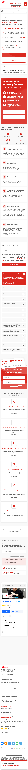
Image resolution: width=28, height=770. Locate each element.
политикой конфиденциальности (16, 385)
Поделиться (2, 743)
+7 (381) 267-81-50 (16, 2)
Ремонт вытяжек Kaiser (7, 685)
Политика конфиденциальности (14, 755)
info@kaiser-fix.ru (5, 713)
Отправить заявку (14, 117)
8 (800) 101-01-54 (6, 710)
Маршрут (7, 611)
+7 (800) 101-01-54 (16, 5)
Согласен (23, 765)
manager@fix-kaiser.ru (7, 717)
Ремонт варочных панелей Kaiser (10, 689)
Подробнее (14, 413)
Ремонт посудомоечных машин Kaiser (11, 692)
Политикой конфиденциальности (17, 556)
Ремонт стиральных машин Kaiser (10, 682)
